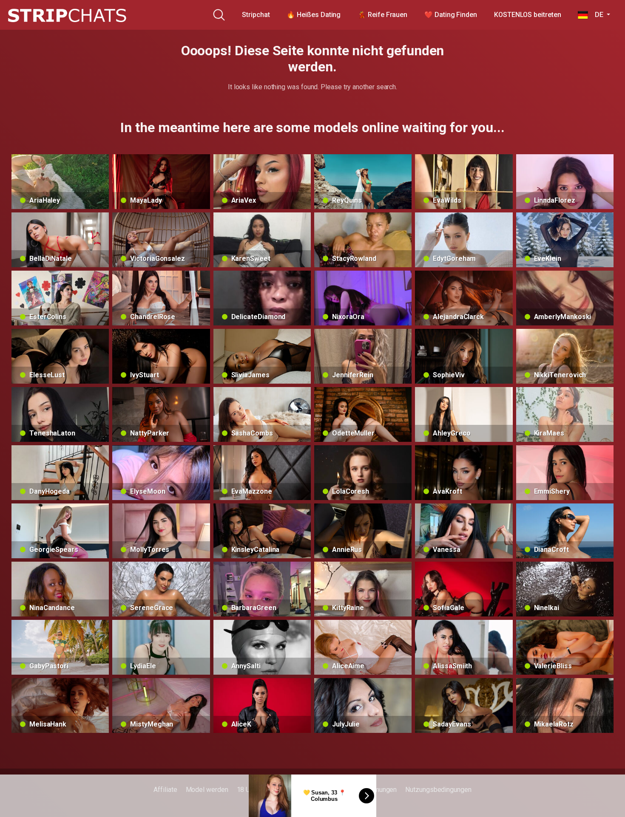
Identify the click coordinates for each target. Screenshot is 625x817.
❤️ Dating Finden (450, 15)
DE (596, 15)
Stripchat (256, 15)
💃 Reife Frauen (382, 15)
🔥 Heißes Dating (314, 15)
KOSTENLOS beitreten (527, 15)
